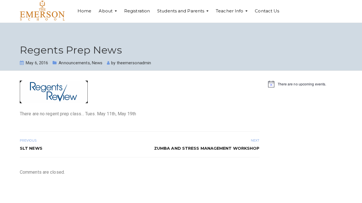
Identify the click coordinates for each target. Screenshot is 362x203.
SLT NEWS (31, 148)
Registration (137, 11)
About (106, 11)
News (97, 62)
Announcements (74, 62)
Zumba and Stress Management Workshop (207, 148)
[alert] (305, 84)
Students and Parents (180, 11)
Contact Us (267, 11)
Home (84, 11)
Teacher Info (229, 11)
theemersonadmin (134, 62)
